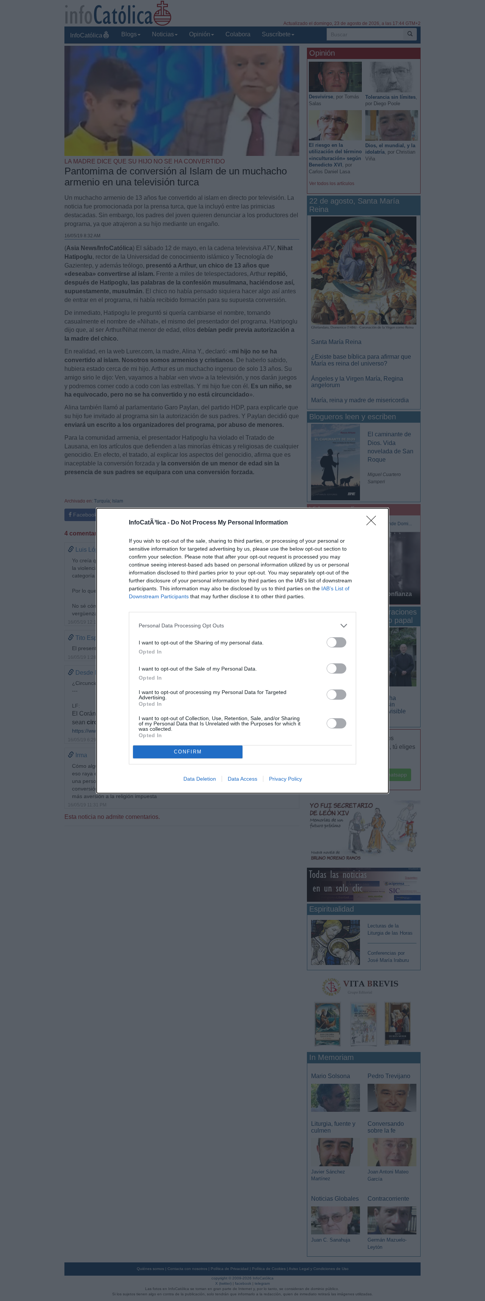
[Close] (373, 523)
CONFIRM (188, 752)
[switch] (336, 642)
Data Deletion (199, 779)
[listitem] (242, 626)
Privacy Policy (285, 779)
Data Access (242, 779)
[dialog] (242, 650)
